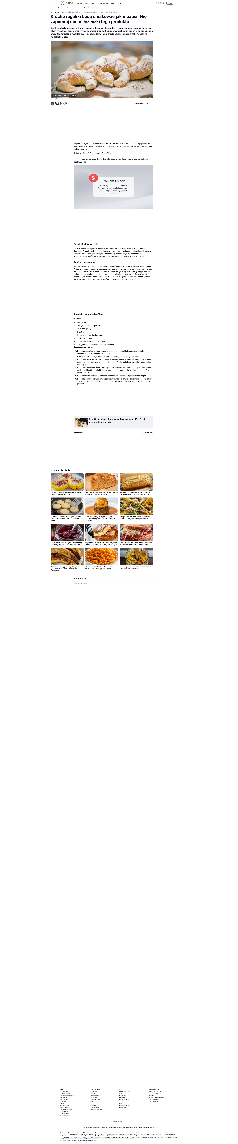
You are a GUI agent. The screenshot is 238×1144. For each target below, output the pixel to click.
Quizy (119, 3)
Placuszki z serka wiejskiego (67, 1095)
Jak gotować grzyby (95, 1099)
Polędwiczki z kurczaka (66, 1109)
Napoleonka (122, 1097)
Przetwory (92, 1093)
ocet (95, 277)
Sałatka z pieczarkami (65, 1115)
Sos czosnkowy (64, 1111)
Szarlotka (121, 1101)
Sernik (120, 1093)
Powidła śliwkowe (94, 1095)
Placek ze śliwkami (124, 1099)
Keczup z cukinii (64, 1097)
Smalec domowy (64, 1105)
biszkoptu (140, 277)
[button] (162, 3)
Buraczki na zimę (94, 1105)
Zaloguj (170, 3)
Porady (94, 3)
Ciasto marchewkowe (124, 1091)
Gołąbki (62, 1103)
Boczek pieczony (64, 1113)
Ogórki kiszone (93, 1091)
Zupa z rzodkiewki (153, 1093)
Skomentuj (139, 104)
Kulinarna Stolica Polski (57, 8)
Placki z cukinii (93, 1097)
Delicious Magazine (88, 8)
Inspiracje (104, 3)
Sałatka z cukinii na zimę (96, 1109)
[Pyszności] (71, 3)
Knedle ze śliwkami (94, 1107)
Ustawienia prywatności (146, 1128)
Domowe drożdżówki (124, 1105)
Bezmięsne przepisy (65, 1093)
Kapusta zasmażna (65, 1107)
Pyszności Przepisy (65, 1091)
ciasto (102, 248)
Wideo (113, 3)
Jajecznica (63, 1101)
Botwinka (151, 1095)
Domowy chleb (123, 1107)
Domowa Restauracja (73, 8)
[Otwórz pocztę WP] (157, 3)
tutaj (95, 1140)
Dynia (91, 1101)
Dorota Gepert (59, 103)
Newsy (87, 3)
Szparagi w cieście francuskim (156, 1097)
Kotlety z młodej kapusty (155, 1091)
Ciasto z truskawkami (154, 1101)
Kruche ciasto (122, 1095)
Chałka (121, 1103)
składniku (103, 269)
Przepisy (79, 3)
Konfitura (92, 1103)
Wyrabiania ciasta (107, 144)
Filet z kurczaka (64, 1099)
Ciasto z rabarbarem (154, 1099)
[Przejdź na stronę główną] (62, 4)
